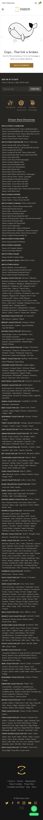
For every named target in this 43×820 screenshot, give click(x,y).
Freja (31, 703)
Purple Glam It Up (8, 725)
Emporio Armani (12, 502)
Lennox (32, 630)
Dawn (13, 589)
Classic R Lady (26, 291)
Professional (20, 353)
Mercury (22, 537)
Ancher (29, 700)
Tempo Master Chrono (29, 658)
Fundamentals (6, 521)
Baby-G (22, 471)
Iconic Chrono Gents (30, 300)
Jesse (31, 553)
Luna (18, 597)
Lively (11, 465)
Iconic (20, 300)
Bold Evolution (27, 385)
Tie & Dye (12, 526)
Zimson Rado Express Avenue (12, 209)
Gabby (15, 551)
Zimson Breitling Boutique (28, 129)
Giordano (27, 571)
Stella (21, 563)
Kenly (8, 630)
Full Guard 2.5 (32, 490)
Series (16, 604)
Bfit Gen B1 (22, 453)
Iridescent (30, 594)
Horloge (18, 439)
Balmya (4, 284)
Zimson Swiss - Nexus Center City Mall (14, 197)
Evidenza (5, 370)
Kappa (11, 505)
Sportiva (38, 671)
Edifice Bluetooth (7, 474)
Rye (35, 560)
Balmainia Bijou (23, 281)
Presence (26, 375)
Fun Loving (22, 502)
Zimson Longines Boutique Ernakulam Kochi (16, 270)
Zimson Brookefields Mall (10, 129)
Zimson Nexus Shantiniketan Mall (13, 164)
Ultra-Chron (25, 378)
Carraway (37, 543)
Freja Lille (37, 703)
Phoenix (30, 599)
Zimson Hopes (23, 139)
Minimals (32, 721)
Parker (30, 635)
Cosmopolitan (7, 687)
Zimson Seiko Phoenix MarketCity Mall (15, 216)
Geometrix (12, 721)
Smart (28, 444)
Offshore (28, 612)
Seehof (4, 658)
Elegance (5, 296)
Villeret (21, 319)
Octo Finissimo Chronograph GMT (13, 339)
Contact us (11, 781)
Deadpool (19, 518)
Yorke (38, 568)
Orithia (10, 313)
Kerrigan (37, 553)
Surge (14, 606)
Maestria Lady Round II (9, 310)
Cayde (10, 436)
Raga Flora (23, 725)
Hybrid (33, 705)
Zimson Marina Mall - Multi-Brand (13, 230)
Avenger (26, 347)
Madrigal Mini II (23, 308)
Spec (3, 606)
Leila (9, 742)
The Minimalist (18, 565)
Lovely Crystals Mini (8, 694)
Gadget (29, 592)
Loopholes (16, 521)
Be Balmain (12, 284)
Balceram (25, 278)
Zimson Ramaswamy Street (11, 233)
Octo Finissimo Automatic (10, 337)
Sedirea (33, 313)
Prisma (21, 574)
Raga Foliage (32, 725)
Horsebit (5, 580)
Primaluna (33, 375)
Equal (19, 463)
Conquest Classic (15, 368)
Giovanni (5, 505)
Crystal (37, 616)
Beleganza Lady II (29, 286)
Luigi (16, 505)
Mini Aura (36, 597)
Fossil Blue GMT (31, 548)
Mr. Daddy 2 (31, 494)
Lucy (13, 597)
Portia (25, 638)
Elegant (32, 368)
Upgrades (17, 528)
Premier (12, 353)
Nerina (19, 599)
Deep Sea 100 (25, 653)
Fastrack (34, 518)
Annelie (4, 703)
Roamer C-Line (13, 655)
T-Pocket (24, 426)
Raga (17, 725)
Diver (4, 502)
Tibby (33, 640)
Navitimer (5, 353)
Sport (14, 622)
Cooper (36, 737)
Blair (36, 625)
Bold (33, 457)
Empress (19, 589)
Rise (27, 465)
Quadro (18, 487)
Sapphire (37, 395)
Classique (25, 322)
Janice (27, 553)
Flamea (15, 298)
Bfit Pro (37, 453)
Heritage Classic (21, 370)
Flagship (12, 370)
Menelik (29, 643)
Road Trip (11, 523)
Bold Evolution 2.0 (8, 388)
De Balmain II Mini (29, 293)
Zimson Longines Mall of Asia (12, 189)
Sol (25, 604)
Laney (9, 556)
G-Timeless (31, 577)
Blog (28, 787)
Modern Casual (16, 619)
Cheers (4, 461)
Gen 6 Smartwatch (25, 551)
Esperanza (27, 393)
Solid (9, 468)
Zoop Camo (33, 747)
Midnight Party (26, 521)
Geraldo (26, 436)
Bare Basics (21, 516)
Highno (36, 463)
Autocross (23, 540)
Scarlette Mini (13, 563)
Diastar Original (14, 411)
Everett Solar (29, 546)
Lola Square (6, 444)
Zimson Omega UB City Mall (11, 152)
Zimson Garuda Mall (9, 145)
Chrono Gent (6, 288)
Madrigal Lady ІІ (7, 305)
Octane (10, 723)
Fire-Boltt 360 (14, 537)
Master (28, 373)
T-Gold (11, 426)
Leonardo (27, 441)
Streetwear (19, 523)
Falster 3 (11, 703)
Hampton (5, 439)
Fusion (10, 592)
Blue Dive (5, 543)
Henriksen (22, 705)
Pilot (35, 599)
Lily (17, 742)
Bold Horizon (29, 388)
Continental (29, 587)
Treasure (5, 609)
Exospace (35, 350)
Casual (32, 516)
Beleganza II (6, 286)
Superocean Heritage (18, 355)
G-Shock (23, 474)
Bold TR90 (27, 391)
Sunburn (5, 526)
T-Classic (5, 426)
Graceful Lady (36, 692)
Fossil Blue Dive (19, 548)
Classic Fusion (33, 358)
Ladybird (15, 319)
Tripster (32, 526)
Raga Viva (17, 728)
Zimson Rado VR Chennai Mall (12, 221)
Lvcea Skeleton (23, 334)
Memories (19, 694)
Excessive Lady (7, 298)
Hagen (15, 705)
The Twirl (12, 580)
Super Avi (28, 353)
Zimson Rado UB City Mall (29, 148)
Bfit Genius (30, 453)
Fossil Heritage (7, 551)
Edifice (29, 471)
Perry (34, 480)
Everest (28, 628)
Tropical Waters (7, 528)
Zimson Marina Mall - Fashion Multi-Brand (16, 228)
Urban (14, 647)
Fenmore (10, 548)
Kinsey (4, 556)
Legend (22, 373)
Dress (21, 667)
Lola (33, 441)
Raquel (10, 560)
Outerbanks (15, 444)
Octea (26, 694)
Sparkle (13, 730)
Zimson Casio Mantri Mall (10, 157)
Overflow (5, 496)
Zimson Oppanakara (9, 136)
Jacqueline (20, 553)
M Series (28, 416)
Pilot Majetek (17, 375)
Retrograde (6, 730)
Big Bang (24, 358)
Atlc (31, 433)
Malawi (23, 643)
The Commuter (7, 565)
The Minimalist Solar (9, 568)
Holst (28, 705)
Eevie (16, 546)
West (24, 744)
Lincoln (4, 597)
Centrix (32, 407)
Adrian (30, 733)
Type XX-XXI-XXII (27, 325)
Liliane (12, 633)
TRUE (10, 413)
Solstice (35, 604)
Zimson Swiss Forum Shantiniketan (13, 167)
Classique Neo (33, 717)
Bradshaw (5, 628)
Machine (5, 558)
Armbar (22, 490)
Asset (32, 584)
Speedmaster (14, 404)
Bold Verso (35, 391)
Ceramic (32, 447)
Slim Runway (16, 640)
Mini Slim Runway (8, 635)
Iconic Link (5, 487)
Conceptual (36, 663)
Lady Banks (26, 439)
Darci (18, 628)
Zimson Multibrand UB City (11, 148)
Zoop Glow (16, 750)
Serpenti (5, 342)
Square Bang (19, 362)
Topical (19, 526)
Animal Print (25, 514)
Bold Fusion (20, 388)
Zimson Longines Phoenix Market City (14, 235)
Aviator (30, 499)
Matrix (23, 597)
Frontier (4, 592)
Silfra (3, 647)
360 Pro (25, 534)
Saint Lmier (11, 378)
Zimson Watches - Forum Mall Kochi (14, 267)
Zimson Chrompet (31, 230)
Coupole (5, 411)
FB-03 (4, 548)
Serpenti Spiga (27, 342)
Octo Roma (30, 339)
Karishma (20, 721)
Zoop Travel (25, 750)
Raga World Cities (28, 728)
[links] (7, 802)
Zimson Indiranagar (30, 142)
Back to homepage (21, 65)
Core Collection (23, 461)
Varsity (13, 531)
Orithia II (17, 313)
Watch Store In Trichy (27, 260)
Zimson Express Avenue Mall (22, 206)
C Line (24, 650)
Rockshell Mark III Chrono (27, 655)
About (34, 787)
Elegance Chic (14, 296)
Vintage (4, 477)
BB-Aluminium (26, 331)
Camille (12, 628)
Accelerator (30, 625)
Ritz (3, 640)
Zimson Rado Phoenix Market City (13, 172)
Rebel (35, 643)
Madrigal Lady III (20, 305)
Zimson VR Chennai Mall (10, 218)
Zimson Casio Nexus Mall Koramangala (15, 160)
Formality (25, 463)
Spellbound (17, 468)
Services (20, 781)
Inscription (11, 553)
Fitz (21, 436)
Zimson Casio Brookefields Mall (12, 131)
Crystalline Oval (19, 689)
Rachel (37, 742)
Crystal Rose (17, 687)
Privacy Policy (29, 784)
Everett (21, 546)
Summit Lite (37, 381)
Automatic (24, 447)
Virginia (32, 568)
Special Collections (34, 423)
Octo (30, 334)
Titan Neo (20, 730)
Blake (19, 737)
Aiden (35, 733)
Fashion (4, 714)
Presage (34, 669)
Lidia (13, 742)
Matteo (36, 505)
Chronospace (6, 350)
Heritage (24, 423)
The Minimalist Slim (30, 565)
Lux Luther (30, 556)
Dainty (32, 461)
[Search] (36, 3)
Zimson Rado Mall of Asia (31, 189)
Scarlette (5, 563)
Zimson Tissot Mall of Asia (11, 191)
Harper (12, 439)
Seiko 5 (17, 671)
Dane (10, 739)
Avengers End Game (9, 516)
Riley (31, 560)
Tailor (19, 606)
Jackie (36, 594)
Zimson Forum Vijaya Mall (11, 226)
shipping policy (30, 781)
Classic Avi (15, 350)
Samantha (5, 744)
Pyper (30, 638)
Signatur (22, 708)
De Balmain (17, 293)
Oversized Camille (21, 635)
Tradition (17, 325)
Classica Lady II (7, 293)
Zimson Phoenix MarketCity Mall (13, 214)
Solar (16, 450)
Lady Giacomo (7, 441)
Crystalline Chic (7, 689)
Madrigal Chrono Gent (32, 303)
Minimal (21, 465)
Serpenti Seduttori (15, 342)
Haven (4, 742)
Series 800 (5, 398)
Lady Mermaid (35, 653)
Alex (9, 737)
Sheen (36, 474)
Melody (29, 597)
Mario (31, 505)
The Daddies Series (20, 496)
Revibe (4, 523)
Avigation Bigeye (28, 365)
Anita (34, 700)
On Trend (17, 723)
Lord (31, 667)
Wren (38, 640)
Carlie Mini (29, 543)
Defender (10, 546)
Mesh (16, 465)
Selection (32, 465)
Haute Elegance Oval (9, 300)
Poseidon (5, 601)
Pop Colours (36, 521)
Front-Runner (35, 589)
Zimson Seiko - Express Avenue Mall (14, 211)
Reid (22, 560)
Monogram (11, 599)
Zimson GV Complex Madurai (12, 248)
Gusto (22, 612)
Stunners (27, 523)
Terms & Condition (15, 784)
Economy (27, 518)
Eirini (37, 293)
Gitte (3, 705)
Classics (22, 711)
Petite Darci (6, 638)
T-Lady (17, 426)
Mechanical (28, 429)
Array (27, 584)
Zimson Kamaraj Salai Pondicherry (13, 242)
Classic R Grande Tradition (11, 291)
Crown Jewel (6, 589)
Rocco (23, 444)
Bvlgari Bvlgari (6, 334)
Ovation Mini (25, 313)
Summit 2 (28, 381)
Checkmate (6, 518)
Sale (11, 450)
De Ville (34, 401)
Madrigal (20, 303)
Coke (12, 518)
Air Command (28, 316)
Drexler (16, 436)
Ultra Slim (29, 450)
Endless (12, 463)
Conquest (5, 368)
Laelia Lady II (11, 303)
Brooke (4, 436)
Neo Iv (4, 723)
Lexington (5, 633)
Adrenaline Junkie (29, 510)
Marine (32, 322)
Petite (12, 487)
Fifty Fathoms (6, 319)
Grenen (9, 705)
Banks (36, 433)
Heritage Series (7, 395)
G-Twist (22, 592)
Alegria (26, 684)
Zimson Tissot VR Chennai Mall (30, 218)
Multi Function (6, 574)
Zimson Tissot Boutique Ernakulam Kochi (15, 272)
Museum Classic (27, 395)
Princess (18, 601)
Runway (8, 640)
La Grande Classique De (10, 373)
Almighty (32, 534)
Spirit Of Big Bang (8, 362)
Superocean (6, 355)
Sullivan (36, 563)
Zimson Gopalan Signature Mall (12, 162)
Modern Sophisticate (28, 558)
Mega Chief (21, 494)
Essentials (21, 739)
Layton (27, 630)
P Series (34, 416)
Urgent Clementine (28, 528)
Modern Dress (6, 622)
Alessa (4, 737)
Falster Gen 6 (19, 703)
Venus (18, 660)
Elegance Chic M (25, 296)
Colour (14, 461)
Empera (35, 711)
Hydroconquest (33, 370)
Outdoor (30, 474)
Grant (35, 551)
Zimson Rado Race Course (30, 134)
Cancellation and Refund (15, 787)
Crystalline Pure (31, 689)
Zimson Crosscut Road (9, 139)
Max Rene (5, 450)
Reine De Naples (7, 325)
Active (21, 429)
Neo (38, 721)
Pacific (24, 599)
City (9, 461)
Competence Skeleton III (10, 653)
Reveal (10, 604)
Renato (4, 507)
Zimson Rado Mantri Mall (10, 155)
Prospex (5, 671)
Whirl (23, 468)
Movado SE (17, 395)
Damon (4, 739)
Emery (23, 628)
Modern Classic (28, 619)
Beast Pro (5, 537)
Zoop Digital (6, 750)
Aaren (24, 700)
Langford (15, 630)
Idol (24, 594)
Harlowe (35, 628)
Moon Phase (34, 310)
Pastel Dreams (26, 723)
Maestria (32, 308)
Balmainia (33, 278)
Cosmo (36, 587)
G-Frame (23, 577)
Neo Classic (20, 669)
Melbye (11, 708)
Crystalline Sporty (8, 692)
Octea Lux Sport (21, 696)
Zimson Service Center (28, 233)
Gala (34, 592)
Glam (31, 463)
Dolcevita (26, 368)
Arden (23, 480)
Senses (4, 468)
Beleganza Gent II (31, 284)
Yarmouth (30, 744)
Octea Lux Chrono (8, 696)
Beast (38, 534)
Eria (34, 296)
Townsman (25, 568)
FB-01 (37, 546)
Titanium (22, 450)
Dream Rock (26, 692)
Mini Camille (30, 633)
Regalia (37, 728)
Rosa (9, 507)
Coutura (5, 667)
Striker (9, 606)
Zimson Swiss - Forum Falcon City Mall (15, 181)
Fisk (27, 703)
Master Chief (12, 494)
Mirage (4, 599)
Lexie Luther (17, 556)
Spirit (18, 378)
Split (10, 496)
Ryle (16, 708)
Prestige (36, 429)
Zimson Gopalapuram (32, 131)
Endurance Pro (26, 350)
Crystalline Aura (27, 687)
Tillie (18, 568)
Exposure (27, 589)
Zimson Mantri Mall (28, 152)
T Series (4, 420)
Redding (16, 560)
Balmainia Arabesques (9, 281)
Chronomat (33, 347)
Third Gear (26, 606)
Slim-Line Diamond (14, 658)
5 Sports (22, 663)
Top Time (30, 355)
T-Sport (30, 426)
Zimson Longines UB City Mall (12, 150)
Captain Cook (24, 407)
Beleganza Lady (17, 286)
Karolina (5, 708)
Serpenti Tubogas (8, 344)
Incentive (5, 465)
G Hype (16, 592)
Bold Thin (19, 391)
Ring (28, 537)
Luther (24, 556)
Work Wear (29, 730)
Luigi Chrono (23, 505)
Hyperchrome (32, 411)
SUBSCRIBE (35, 89)
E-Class (29, 711)
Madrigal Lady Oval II (9, 308)
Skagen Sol (29, 708)
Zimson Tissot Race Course (11, 134)
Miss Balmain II (23, 310)
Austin (14, 737)
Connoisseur (20, 587)
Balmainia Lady (35, 281)
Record (4, 378)
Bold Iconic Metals (8, 391)
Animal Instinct (15, 514)
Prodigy (25, 601)
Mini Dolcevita (6, 375)
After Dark (5, 514)
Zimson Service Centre (9, 177)
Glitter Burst (6, 594)
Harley (28, 739)
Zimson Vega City (23, 145)
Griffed (4, 494)
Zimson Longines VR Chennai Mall (13, 223)
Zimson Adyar (6, 206)
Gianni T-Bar (31, 502)
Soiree (21, 604)
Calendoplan (6, 393)
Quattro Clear (33, 601)
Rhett (26, 560)
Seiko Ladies (25, 671)
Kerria (4, 303)
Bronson (12, 543)
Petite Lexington (16, 638)
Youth (10, 477)
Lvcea (14, 334)
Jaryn (3, 630)
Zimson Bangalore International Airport (15, 179)
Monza (4, 655)
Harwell (4, 553)
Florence (24, 411)
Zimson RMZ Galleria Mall (11, 169)
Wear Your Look (21, 531)
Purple (34, 723)
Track (33, 606)
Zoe (32, 444)
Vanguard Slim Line (8, 660)
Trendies (26, 526)
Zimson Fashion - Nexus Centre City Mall (15, 200)
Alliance (28, 457)
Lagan (26, 721)
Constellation (25, 401)
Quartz (11, 671)
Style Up (34, 523)
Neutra (4, 560)
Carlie (23, 543)
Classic (38, 447)
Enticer (17, 474)
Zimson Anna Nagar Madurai (12, 251)
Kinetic (27, 667)
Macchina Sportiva (8, 669)
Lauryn (21, 630)
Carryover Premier (8, 587)
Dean (4, 546)
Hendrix (13, 594)
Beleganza (20, 284)
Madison (31, 742)
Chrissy (24, 737)
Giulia (32, 436)
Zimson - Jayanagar (24, 177)
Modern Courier (14, 558)
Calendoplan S (17, 393)
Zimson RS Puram (23, 136)
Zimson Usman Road (29, 203)
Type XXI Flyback (8, 328)
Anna (22, 584)
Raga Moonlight (7, 728)
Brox (17, 543)
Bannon (31, 540)
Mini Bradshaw (20, 633)
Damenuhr (5, 463)
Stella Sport (28, 563)
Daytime (18, 692)
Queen (4, 604)
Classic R (15, 288)
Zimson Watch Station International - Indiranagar (18, 174)
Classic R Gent (24, 288)
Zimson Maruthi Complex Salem (13, 257)
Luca (25, 742)
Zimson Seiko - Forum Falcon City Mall (15, 184)
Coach (29, 480)
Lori (21, 742)
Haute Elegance (24, 298)
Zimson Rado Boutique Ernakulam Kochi (15, 275)
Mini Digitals (24, 747)
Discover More (13, 667)
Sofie (23, 640)
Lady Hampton (18, 441)
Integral (4, 413)
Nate (37, 558)
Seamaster (5, 404)
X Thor (30, 531)
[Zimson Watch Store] (22, 9)
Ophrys (4, 313)
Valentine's (5, 531)
